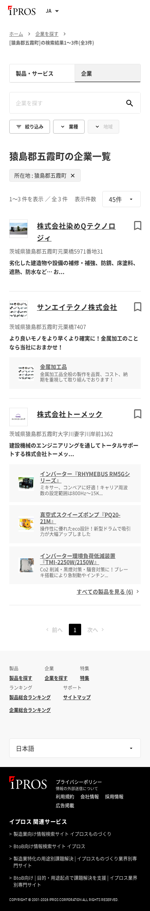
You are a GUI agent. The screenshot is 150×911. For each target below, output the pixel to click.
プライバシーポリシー (79, 782)
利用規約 (65, 796)
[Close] (73, 175)
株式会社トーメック (70, 414)
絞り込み (34, 126)
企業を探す (56, 678)
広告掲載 (65, 805)
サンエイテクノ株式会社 (77, 307)
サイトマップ (77, 697)
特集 (84, 678)
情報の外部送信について (77, 788)
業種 (73, 126)
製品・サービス (34, 73)
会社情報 (89, 796)
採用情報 (114, 796)
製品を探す (20, 678)
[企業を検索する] (129, 102)
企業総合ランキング (30, 710)
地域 (108, 126)
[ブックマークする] (138, 225)
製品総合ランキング (30, 697)
